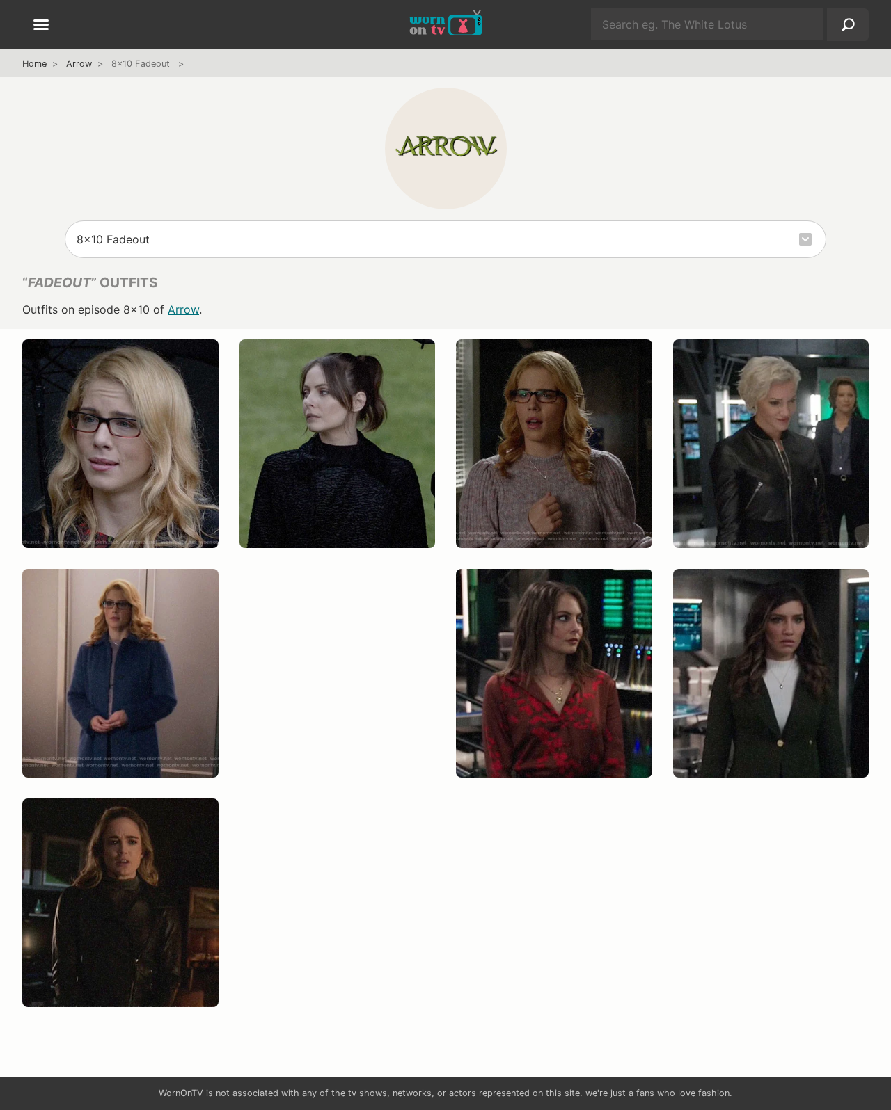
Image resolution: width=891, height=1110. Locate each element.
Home (34, 63)
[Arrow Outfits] (446, 148)
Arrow (79, 63)
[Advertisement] (338, 687)
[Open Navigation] (41, 25)
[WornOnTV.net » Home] (446, 24)
